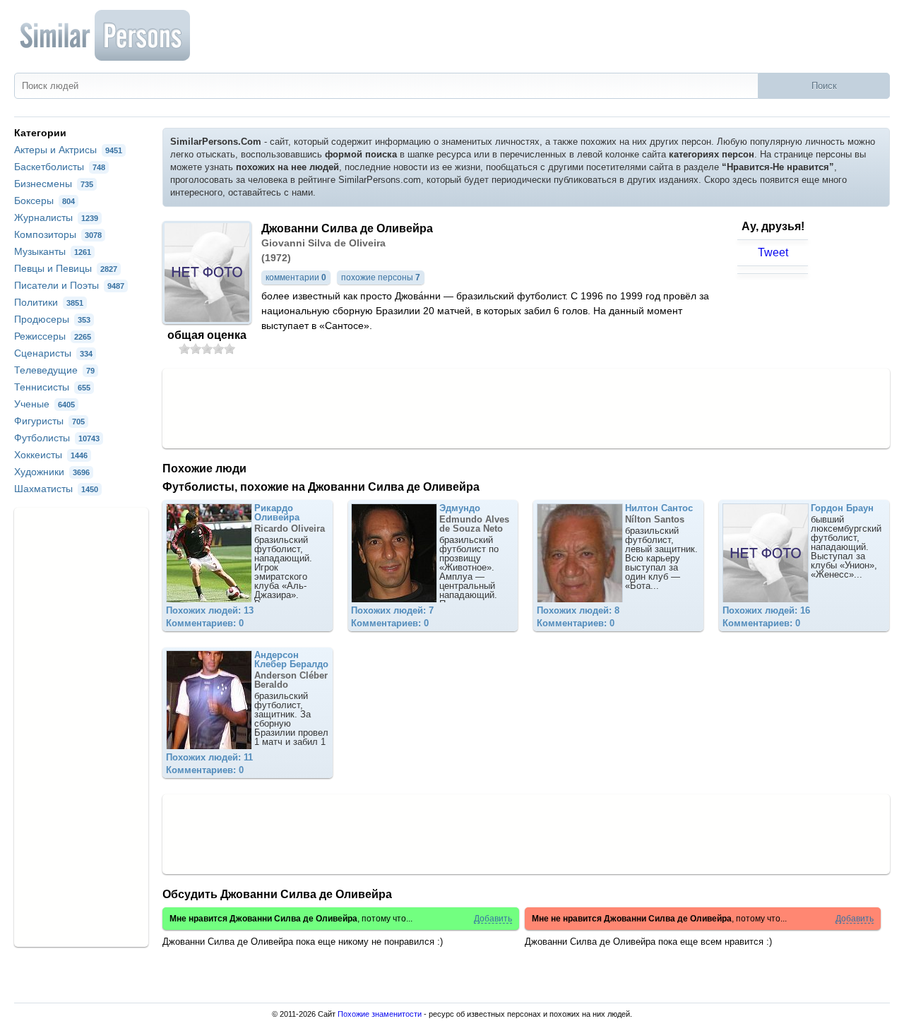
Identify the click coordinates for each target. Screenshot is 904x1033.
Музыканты (52, 251)
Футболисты (57, 437)
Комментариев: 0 (205, 623)
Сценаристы (53, 353)
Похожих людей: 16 (766, 610)
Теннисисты (52, 387)
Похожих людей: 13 (210, 610)
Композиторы (58, 234)
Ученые (44, 404)
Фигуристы (49, 420)
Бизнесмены (53, 183)
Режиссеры (52, 336)
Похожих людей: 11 (209, 757)
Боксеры (44, 200)
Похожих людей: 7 (392, 610)
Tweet (773, 252)
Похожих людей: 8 (578, 610)
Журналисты (56, 217)
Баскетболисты (59, 166)
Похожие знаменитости (380, 1014)
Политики (48, 302)
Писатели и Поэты (69, 285)
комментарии (296, 277)
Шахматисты (56, 488)
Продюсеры (52, 319)
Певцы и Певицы (65, 268)
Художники (52, 471)
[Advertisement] (526, 407)
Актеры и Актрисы (68, 149)
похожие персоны (380, 277)
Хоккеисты (51, 454)
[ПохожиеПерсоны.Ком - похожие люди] (106, 35)
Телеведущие (54, 370)
